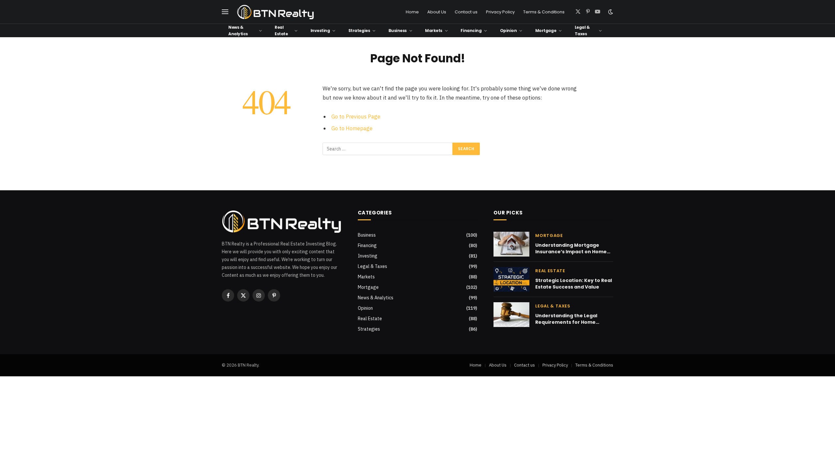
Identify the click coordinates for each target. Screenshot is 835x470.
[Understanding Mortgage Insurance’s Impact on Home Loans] (511, 244)
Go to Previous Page (355, 116)
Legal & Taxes (582, 30)
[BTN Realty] (275, 12)
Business (397, 30)
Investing (320, 30)
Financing (471, 30)
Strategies (359, 30)
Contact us (466, 12)
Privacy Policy (500, 12)
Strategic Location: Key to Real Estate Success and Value (573, 283)
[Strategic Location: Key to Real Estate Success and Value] (511, 279)
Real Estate (281, 30)
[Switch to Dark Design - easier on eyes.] (610, 11)
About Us (436, 12)
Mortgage (545, 30)
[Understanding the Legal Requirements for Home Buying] (511, 314)
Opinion (508, 30)
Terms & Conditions (544, 12)
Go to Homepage (351, 128)
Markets (433, 30)
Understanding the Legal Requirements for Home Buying (566, 318)
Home (412, 12)
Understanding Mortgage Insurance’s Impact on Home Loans (571, 248)
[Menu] (225, 12)
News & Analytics (238, 30)
